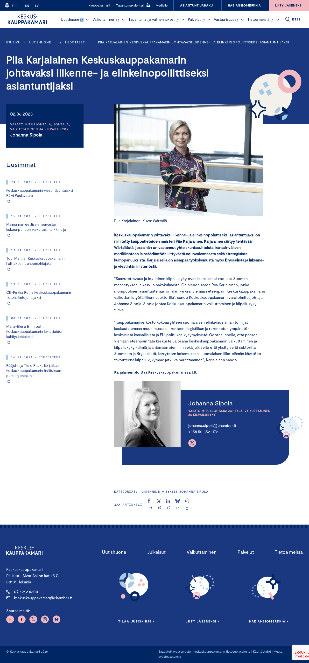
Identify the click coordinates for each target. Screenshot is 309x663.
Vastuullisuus (224, 19)
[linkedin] (168, 504)
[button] (87, 19)
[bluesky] (177, 505)
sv (37, 5)
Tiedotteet (75, 42)
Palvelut (194, 19)
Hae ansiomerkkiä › (268, 621)
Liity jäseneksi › (202, 621)
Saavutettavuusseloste (174, 651)
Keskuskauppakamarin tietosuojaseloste (221, 651)
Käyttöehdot (262, 651)
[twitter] (159, 504)
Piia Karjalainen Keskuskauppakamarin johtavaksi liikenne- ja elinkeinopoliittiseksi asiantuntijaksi (193, 42)
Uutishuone (70, 19)
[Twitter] (192, 443)
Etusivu (13, 42)
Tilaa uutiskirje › (136, 621)
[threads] (187, 504)
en (27, 5)
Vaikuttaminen (103, 19)
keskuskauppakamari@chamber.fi (43, 597)
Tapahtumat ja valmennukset (151, 19)
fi (13, 5)
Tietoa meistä (258, 19)
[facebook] (150, 505)
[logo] (27, 19)
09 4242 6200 (26, 591)
